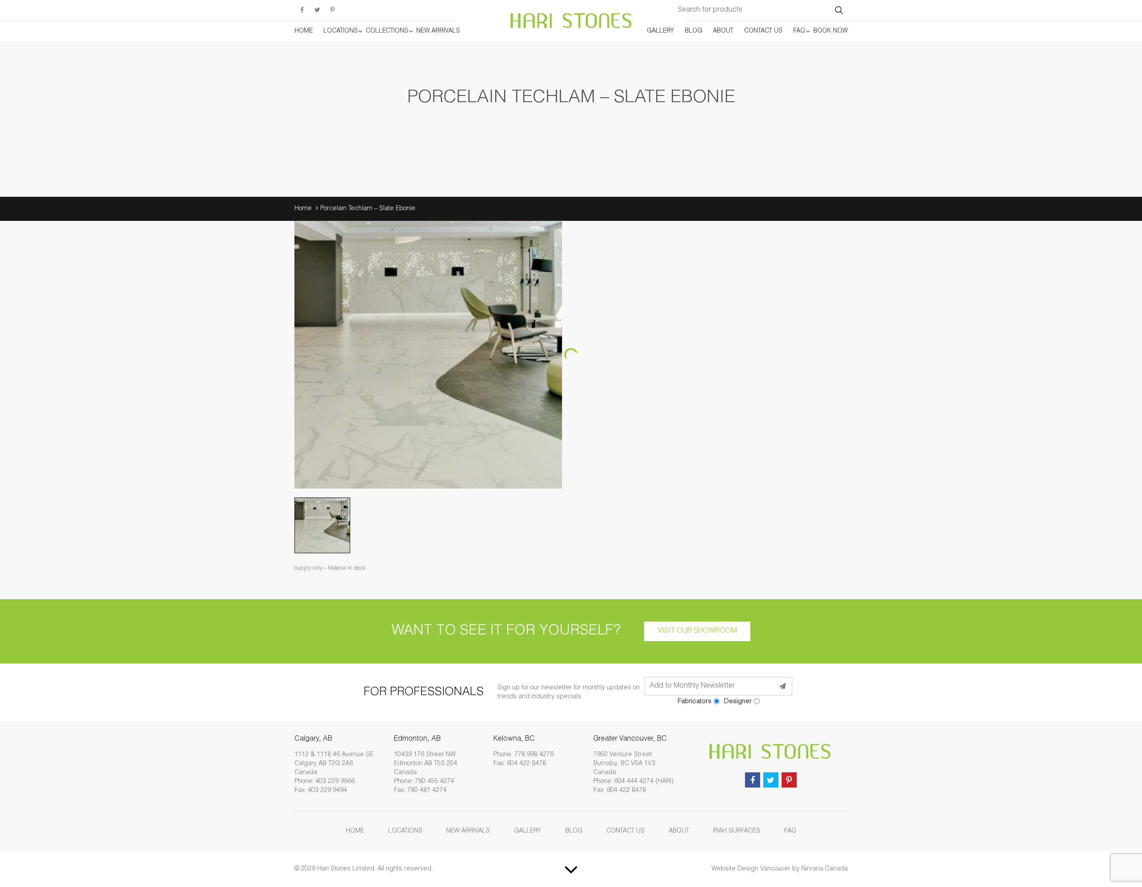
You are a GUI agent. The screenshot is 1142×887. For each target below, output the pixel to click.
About (723, 31)
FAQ (799, 31)
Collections (387, 31)
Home (303, 31)
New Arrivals (438, 31)
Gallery (660, 31)
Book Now (830, 31)
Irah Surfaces (736, 831)
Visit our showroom (697, 631)
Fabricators (695, 701)
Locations (340, 31)
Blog (693, 31)
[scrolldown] (571, 869)
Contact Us (763, 31)
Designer (738, 701)
